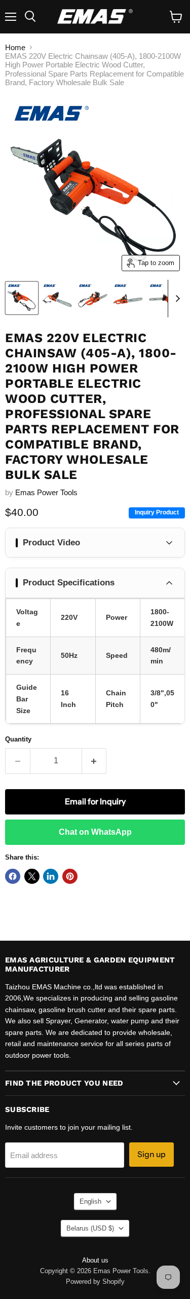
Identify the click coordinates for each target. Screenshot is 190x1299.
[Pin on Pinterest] (70, 876)
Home (15, 47)
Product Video (51, 542)
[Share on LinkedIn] (50, 876)
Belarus (90, 1228)
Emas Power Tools (46, 492)
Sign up (151, 1154)
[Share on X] (32, 876)
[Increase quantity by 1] (94, 760)
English (90, 1201)
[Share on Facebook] (12, 876)
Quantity (18, 739)
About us (95, 1260)
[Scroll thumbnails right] (176, 298)
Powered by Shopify (95, 1281)
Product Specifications (69, 582)
